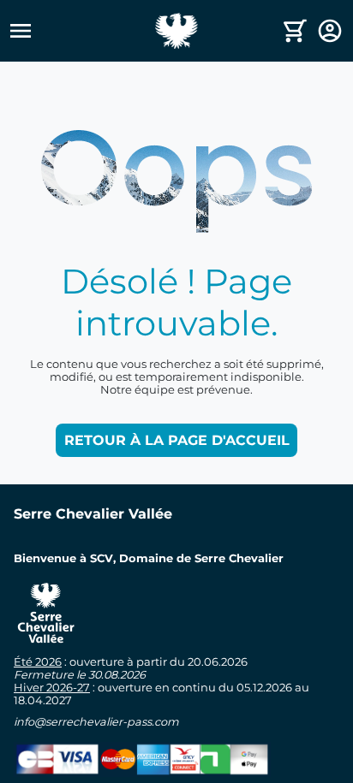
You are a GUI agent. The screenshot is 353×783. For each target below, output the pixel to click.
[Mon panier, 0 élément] (295, 30)
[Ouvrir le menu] (81, 30)
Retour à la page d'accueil (177, 440)
